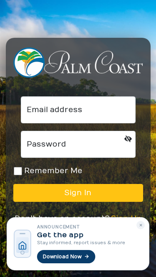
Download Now (62, 257)
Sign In (78, 193)
